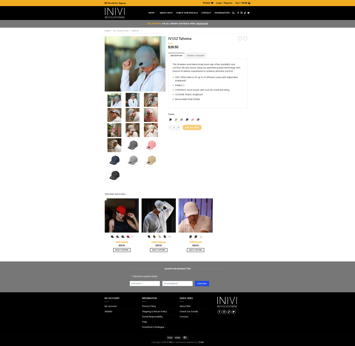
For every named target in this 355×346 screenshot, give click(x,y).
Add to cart (192, 127)
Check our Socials (187, 13)
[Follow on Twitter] (248, 13)
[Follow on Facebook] (238, 13)
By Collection (121, 30)
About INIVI (166, 13)
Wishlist (108, 311)
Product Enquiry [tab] (195, 56)
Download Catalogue (153, 327)
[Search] (233, 13)
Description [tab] (176, 56)
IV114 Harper (158, 242)
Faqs (144, 321)
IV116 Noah (195, 242)
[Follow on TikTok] (245, 13)
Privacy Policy (149, 306)
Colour (171, 114)
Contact (206, 13)
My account (111, 306)
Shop (151, 13)
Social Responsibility (152, 316)
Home (107, 30)
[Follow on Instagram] (241, 13)
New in (135, 30)
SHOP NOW (202, 23)
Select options (121, 250)
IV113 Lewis (122, 242)
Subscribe (202, 283)
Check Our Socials (189, 311)
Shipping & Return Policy (154, 311)
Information (222, 13)
